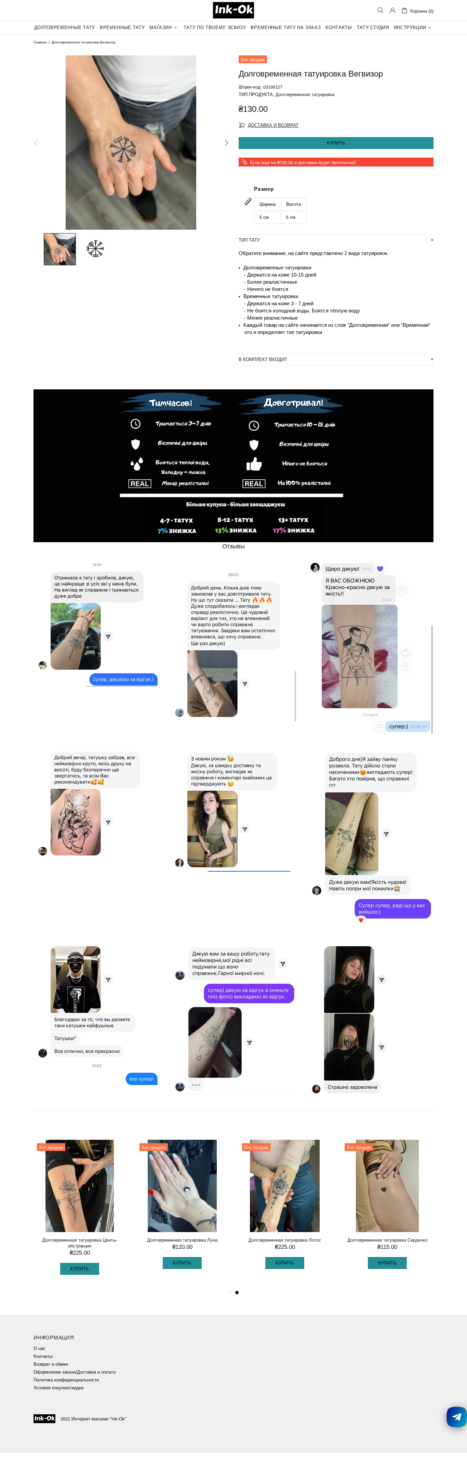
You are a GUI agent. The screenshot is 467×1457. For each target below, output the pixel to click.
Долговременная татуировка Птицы (182, 1240)
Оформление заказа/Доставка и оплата (75, 1372)
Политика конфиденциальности (66, 1379)
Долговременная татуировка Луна (387, 1240)
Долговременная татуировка (305, 94)
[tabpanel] (79, 1211)
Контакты (43, 1356)
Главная (40, 42)
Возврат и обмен (51, 1364)
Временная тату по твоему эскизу (79, 1240)
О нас (39, 1348)
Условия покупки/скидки (58, 1387)
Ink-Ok (233, 10)
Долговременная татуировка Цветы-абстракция (285, 1243)
